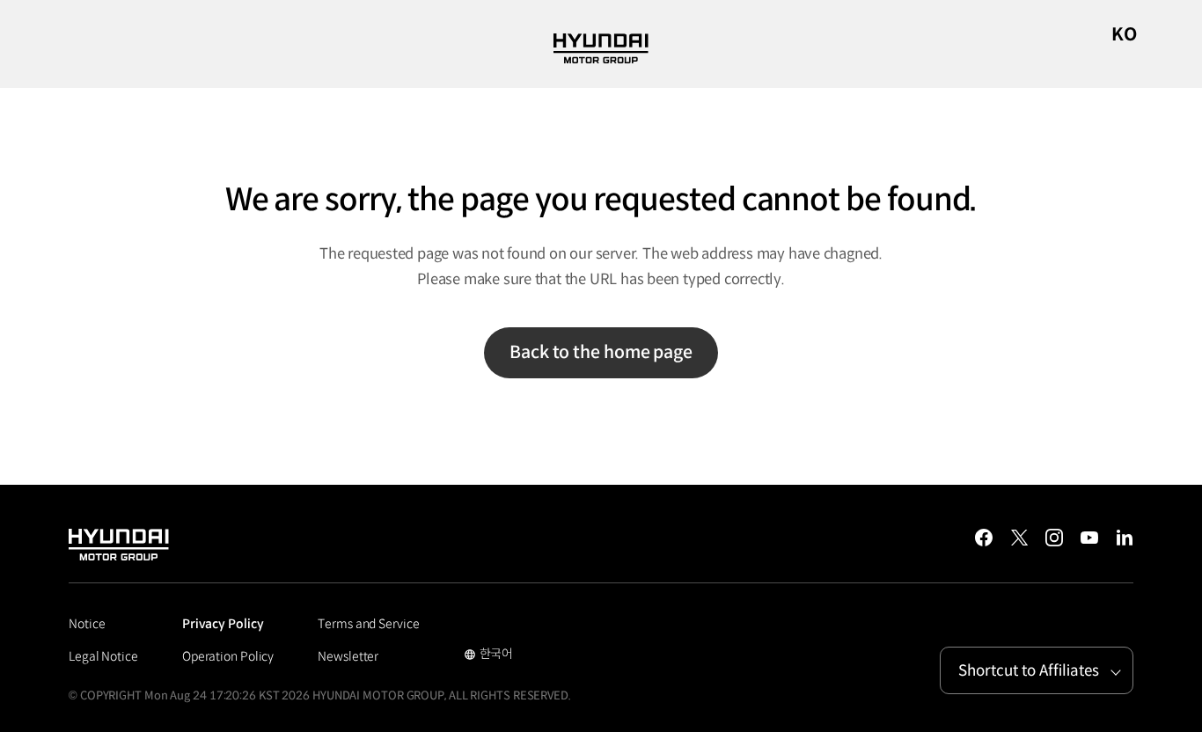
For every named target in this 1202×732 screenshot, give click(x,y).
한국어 (489, 655)
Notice (87, 624)
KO (1124, 35)
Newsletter (348, 656)
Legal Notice (103, 656)
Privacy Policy (223, 624)
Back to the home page (601, 352)
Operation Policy (228, 656)
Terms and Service (368, 624)
